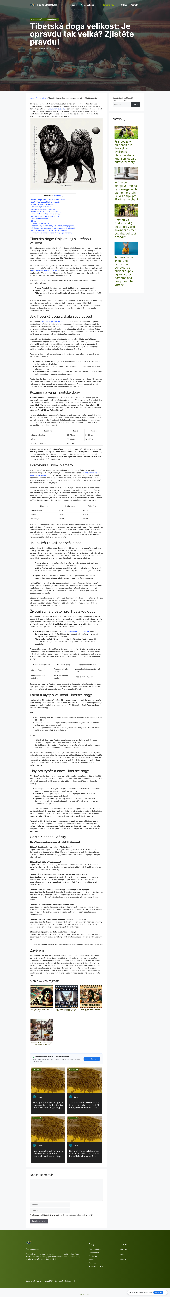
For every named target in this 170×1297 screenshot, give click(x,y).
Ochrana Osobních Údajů (65, 1281)
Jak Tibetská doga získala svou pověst (45, 202)
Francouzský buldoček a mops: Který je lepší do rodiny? (52, 233)
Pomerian (92, 1263)
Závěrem (34, 221)
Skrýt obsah (58, 196)
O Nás (124, 5)
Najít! (136, 104)
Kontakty (123, 1259)
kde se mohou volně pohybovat (77, 631)
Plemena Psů (108, 5)
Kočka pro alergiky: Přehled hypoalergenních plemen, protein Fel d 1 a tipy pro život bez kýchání (126, 191)
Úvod (74, 5)
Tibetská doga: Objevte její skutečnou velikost (48, 200)
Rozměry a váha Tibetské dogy (42, 204)
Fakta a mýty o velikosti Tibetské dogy (45, 214)
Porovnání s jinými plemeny (41, 207)
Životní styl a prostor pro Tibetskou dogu (46, 211)
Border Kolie (93, 1256)
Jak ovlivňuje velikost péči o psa (43, 209)
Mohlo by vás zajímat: (41, 223)
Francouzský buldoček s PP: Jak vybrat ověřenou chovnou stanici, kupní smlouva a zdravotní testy (125, 152)
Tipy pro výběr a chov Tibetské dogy (45, 216)
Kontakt (134, 5)
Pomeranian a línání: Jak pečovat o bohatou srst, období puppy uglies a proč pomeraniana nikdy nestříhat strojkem (124, 271)
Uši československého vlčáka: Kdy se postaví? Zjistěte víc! (53, 228)
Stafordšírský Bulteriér (97, 1267)
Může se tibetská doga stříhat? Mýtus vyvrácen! (49, 230)
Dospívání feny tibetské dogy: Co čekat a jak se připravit (52, 226)
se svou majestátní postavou (53, 322)
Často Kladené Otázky (39, 219)
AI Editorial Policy (85, 1294)
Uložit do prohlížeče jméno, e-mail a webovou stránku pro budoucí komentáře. (63, 1215)
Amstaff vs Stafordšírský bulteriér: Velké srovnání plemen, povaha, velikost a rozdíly (126, 228)
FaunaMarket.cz (47, 4)
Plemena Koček (88, 5)
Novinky (123, 1249)
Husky (91, 1260)
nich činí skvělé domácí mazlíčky (44, 271)
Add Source (158, 1292)
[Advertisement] (85, 66)
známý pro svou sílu (57, 109)
